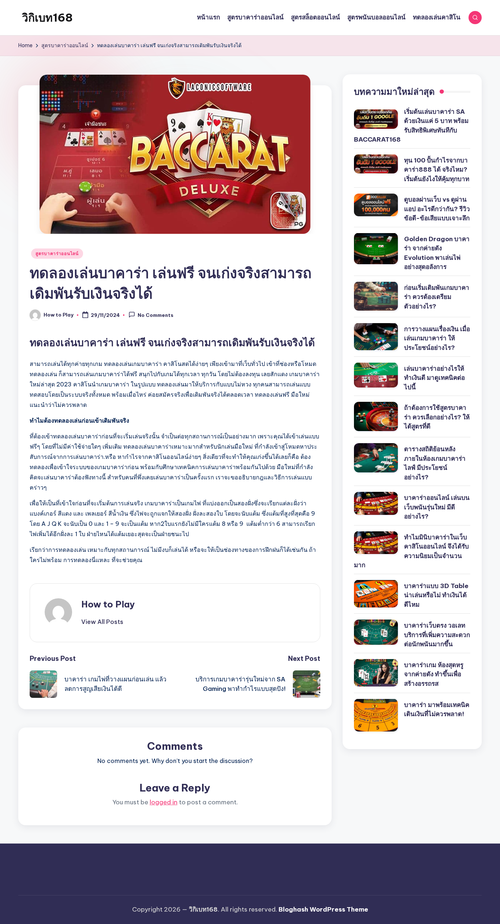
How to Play (108, 604)
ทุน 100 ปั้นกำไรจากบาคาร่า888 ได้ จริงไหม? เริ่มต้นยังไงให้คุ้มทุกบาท (436, 169)
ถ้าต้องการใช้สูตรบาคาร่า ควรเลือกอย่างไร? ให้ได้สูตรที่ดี (437, 417)
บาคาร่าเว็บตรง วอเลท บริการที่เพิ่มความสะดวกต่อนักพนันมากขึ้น (437, 634)
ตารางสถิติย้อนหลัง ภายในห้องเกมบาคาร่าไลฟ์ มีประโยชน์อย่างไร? (435, 463)
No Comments (155, 315)
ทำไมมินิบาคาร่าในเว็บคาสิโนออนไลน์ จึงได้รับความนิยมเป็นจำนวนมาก (411, 551)
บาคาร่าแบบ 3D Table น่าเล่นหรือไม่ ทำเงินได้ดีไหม (436, 594)
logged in (164, 802)
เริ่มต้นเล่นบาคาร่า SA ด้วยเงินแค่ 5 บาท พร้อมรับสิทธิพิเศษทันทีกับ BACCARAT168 (411, 125)
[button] (102, 621)
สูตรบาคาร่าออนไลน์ (57, 253)
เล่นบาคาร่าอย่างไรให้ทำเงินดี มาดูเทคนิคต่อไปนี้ (434, 377)
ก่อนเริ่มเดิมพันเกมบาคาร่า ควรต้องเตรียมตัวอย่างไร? (436, 296)
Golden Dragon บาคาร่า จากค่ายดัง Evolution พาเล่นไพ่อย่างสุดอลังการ (437, 253)
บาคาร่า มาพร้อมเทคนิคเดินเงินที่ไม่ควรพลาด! (436, 709)
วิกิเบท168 (47, 18)
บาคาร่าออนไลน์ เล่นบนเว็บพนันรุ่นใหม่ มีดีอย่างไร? (437, 507)
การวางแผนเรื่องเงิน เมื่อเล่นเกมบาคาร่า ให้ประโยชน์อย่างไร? (437, 338)
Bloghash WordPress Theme (323, 909)
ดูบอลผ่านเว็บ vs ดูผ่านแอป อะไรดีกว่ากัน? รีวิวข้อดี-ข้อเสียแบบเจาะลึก (437, 208)
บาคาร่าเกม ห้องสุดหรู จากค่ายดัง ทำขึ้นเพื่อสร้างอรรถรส (433, 674)
